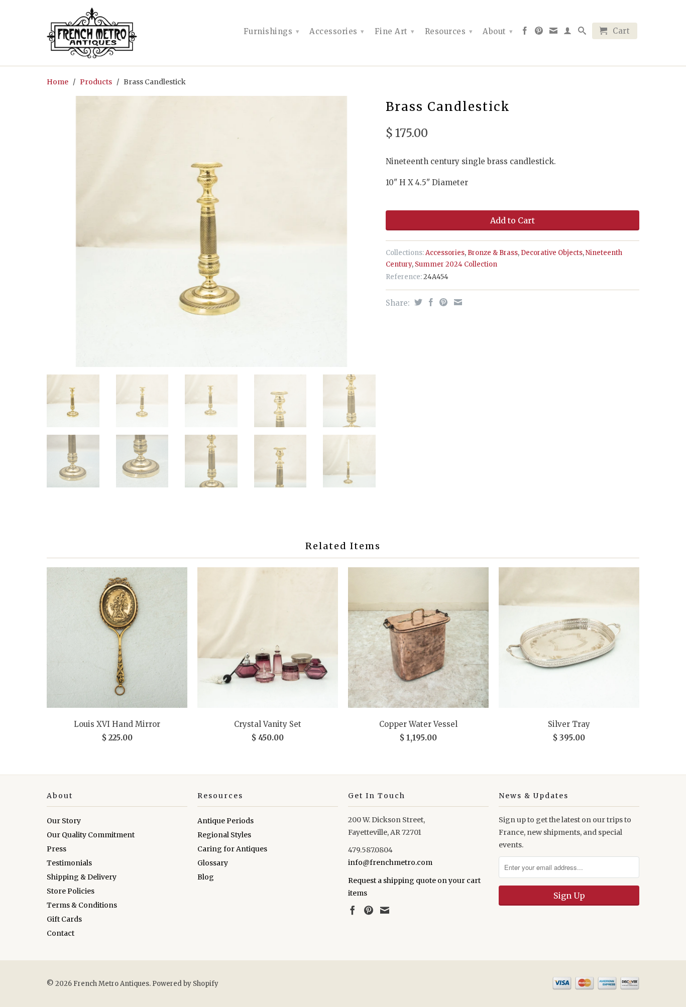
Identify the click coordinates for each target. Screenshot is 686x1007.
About (498, 31)
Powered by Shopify (185, 983)
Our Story (64, 820)
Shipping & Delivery (82, 877)
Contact (60, 933)
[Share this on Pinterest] (442, 302)
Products (96, 81)
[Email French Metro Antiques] (553, 33)
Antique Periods (225, 820)
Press (56, 848)
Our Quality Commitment (91, 834)
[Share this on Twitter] (417, 302)
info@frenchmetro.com (390, 862)
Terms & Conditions (82, 905)
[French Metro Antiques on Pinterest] (539, 33)
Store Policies (70, 891)
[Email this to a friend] (456, 302)
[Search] (582, 33)
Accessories (337, 31)
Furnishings (272, 31)
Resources (449, 31)
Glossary (212, 862)
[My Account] (567, 33)
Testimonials (69, 862)
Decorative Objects (552, 252)
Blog (205, 877)
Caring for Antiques (232, 848)
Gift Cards (64, 919)
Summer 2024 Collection (456, 264)
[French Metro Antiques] (117, 33)
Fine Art (395, 31)
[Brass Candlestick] (211, 231)
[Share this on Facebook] (429, 302)
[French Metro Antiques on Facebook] (525, 33)
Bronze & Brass (493, 252)
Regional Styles (224, 834)
